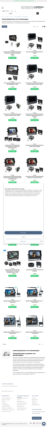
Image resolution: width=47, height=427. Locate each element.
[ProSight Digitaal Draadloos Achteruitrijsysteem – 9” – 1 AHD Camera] (35, 321)
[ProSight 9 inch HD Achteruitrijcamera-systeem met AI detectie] (35, 259)
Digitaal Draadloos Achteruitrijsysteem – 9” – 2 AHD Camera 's (12, 333)
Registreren (34, 398)
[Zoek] (37, 13)
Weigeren (23, 237)
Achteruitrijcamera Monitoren (22, 408)
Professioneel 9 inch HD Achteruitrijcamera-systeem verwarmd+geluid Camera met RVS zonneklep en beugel (12, 177)
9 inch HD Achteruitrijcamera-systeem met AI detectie (34, 270)
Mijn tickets (34, 401)
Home (3, 16)
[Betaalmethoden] (30, 423)
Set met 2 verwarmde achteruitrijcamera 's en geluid (34, 52)
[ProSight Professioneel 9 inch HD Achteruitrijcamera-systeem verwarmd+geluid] (35, 134)
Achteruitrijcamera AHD (21, 404)
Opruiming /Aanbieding (21, 409)
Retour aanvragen (36, 418)
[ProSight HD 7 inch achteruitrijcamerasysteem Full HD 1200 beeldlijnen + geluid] (12, 72)
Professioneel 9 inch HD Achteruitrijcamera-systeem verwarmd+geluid (35, 146)
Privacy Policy (4, 403)
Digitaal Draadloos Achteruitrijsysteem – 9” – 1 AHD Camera (34, 333)
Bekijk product (12, 57)
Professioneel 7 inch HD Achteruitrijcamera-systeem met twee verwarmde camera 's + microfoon (35, 115)
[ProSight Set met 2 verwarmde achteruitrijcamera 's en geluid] (35, 41)
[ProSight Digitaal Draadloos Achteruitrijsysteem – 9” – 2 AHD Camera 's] (12, 321)
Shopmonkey (4, 424)
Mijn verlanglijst (34, 403)
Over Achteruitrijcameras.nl (6, 398)
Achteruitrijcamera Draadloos (22, 403)
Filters (5, 26)
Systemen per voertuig (9, 16)
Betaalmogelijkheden (5, 404)
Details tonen (23, 241)
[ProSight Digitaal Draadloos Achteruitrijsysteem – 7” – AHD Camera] (12, 290)
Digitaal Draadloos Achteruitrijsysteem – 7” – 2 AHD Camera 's (34, 301)
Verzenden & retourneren (6, 406)
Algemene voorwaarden (6, 399)
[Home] (1, 3)
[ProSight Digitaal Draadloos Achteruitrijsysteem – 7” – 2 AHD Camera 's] (35, 290)
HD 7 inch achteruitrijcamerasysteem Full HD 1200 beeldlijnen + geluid (12, 83)
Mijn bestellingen (35, 399)
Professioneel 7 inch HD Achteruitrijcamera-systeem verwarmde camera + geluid (35, 83)
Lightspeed (21, 423)
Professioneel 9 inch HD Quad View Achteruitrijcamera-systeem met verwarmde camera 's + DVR (12, 271)
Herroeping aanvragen (35, 404)
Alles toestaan (23, 232)
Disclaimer (4, 401)
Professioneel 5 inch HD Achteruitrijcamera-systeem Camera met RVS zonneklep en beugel (12, 53)
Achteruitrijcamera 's (20, 406)
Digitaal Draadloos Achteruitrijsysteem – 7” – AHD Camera (12, 301)
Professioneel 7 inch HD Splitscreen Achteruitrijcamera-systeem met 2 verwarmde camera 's (12, 146)
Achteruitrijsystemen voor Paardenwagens (21, 16)
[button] (7, 8)
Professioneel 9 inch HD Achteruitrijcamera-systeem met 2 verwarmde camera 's (35, 177)
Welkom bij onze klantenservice (7, 408)
